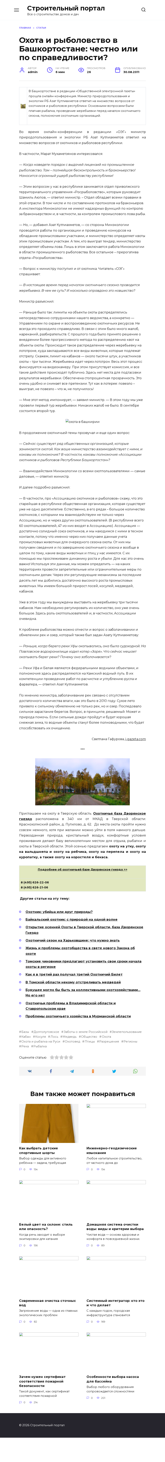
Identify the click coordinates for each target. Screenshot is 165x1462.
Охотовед (72, 1041)
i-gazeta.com (135, 739)
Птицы (90, 1041)
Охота (106, 1037)
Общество (89, 1037)
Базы (25, 1032)
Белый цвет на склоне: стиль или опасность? (46, 1226)
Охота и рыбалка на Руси (40, 1041)
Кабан (26, 1037)
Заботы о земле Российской (85, 1032)
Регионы (130, 1041)
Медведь (69, 1037)
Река (25, 1046)
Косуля (40, 1037)
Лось (54, 1037)
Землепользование (127, 1032)
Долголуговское (46, 1032)
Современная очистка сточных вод (47, 1303)
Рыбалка (40, 1046)
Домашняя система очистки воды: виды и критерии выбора (115, 1226)
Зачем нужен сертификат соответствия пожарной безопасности (42, 1381)
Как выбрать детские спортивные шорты (38, 1150)
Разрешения (109, 1041)
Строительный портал (66, 8)
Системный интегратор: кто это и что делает (115, 1303)
